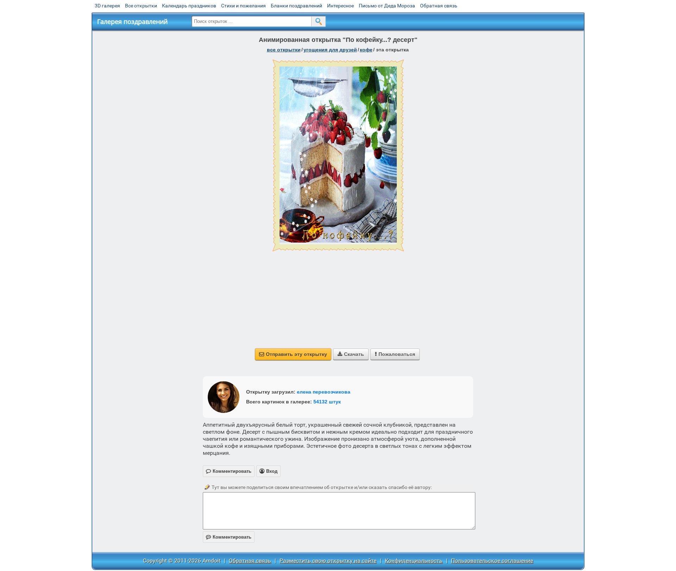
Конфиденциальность (414, 560)
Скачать (351, 354)
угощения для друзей (330, 49)
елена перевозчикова (323, 392)
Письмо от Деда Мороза (387, 5)
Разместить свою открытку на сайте (328, 560)
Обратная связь (438, 5)
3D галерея (107, 5)
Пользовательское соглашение (492, 560)
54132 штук (327, 401)
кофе (366, 49)
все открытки (284, 49)
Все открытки (141, 5)
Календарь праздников (189, 5)
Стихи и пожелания (243, 5)
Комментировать (228, 537)
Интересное (340, 5)
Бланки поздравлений (296, 5)
